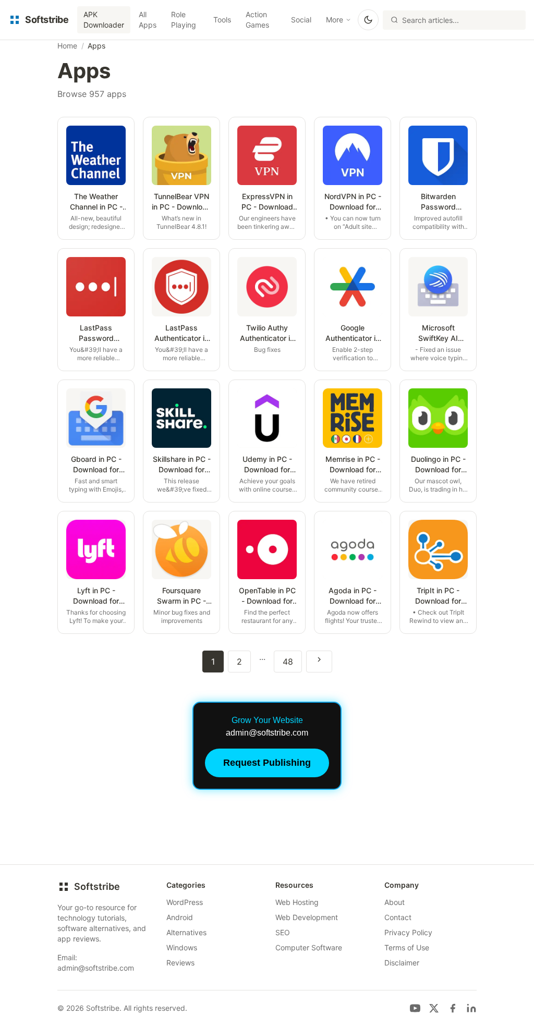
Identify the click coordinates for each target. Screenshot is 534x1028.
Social (301, 19)
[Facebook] (452, 1008)
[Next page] (319, 661)
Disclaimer (401, 962)
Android (179, 917)
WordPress (184, 902)
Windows (181, 947)
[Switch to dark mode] (368, 19)
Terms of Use (406, 947)
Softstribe (97, 886)
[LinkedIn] (471, 1008)
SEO (282, 932)
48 (288, 661)
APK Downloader (103, 19)
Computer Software (308, 947)
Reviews (180, 962)
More (334, 19)
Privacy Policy (408, 932)
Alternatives (186, 932)
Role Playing (183, 19)
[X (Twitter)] (434, 1008)
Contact (397, 917)
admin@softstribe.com (95, 967)
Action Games (257, 19)
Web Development (306, 917)
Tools (222, 19)
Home (67, 45)
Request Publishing (267, 762)
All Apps (147, 19)
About (394, 902)
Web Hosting (297, 902)
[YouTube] (415, 1008)
